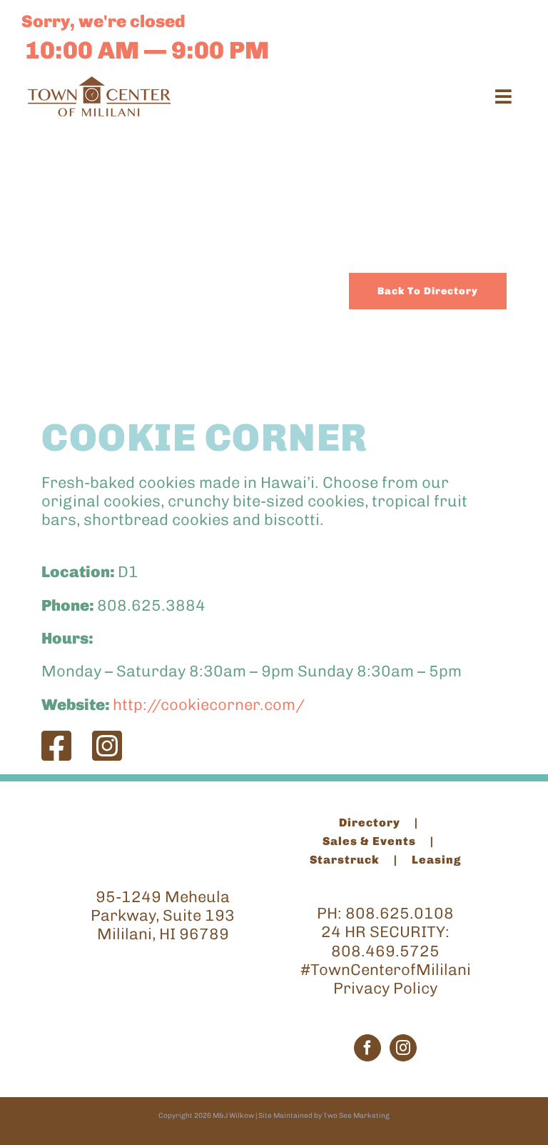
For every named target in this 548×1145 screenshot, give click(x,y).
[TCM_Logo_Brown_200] (99, 84)
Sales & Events (369, 841)
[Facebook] (367, 1047)
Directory (369, 822)
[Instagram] (403, 1047)
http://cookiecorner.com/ (209, 704)
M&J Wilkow (233, 1115)
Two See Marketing (356, 1115)
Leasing (436, 859)
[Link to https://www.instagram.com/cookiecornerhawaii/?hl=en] (107, 746)
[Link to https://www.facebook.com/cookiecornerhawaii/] (56, 746)
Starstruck (345, 859)
